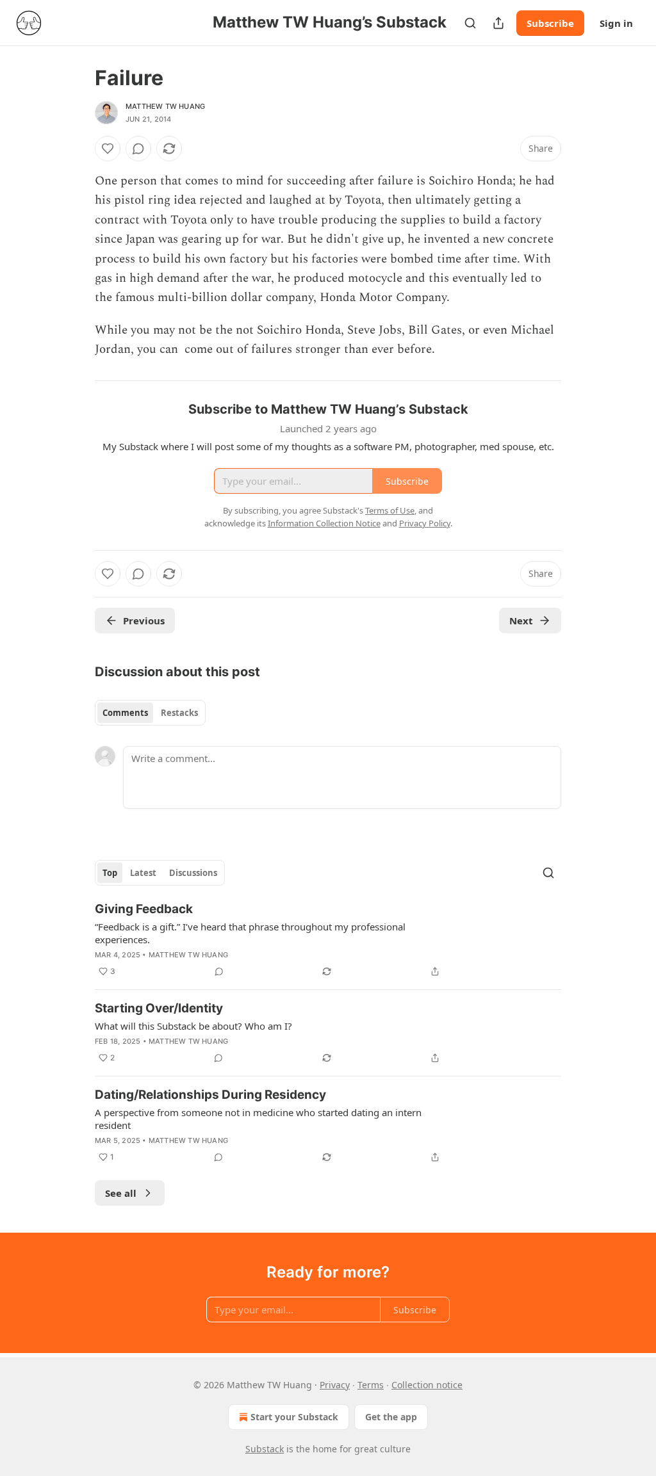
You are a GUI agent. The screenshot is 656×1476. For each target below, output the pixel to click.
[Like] (107, 148)
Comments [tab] (125, 712)
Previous (144, 620)
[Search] (470, 23)
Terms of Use (389, 510)
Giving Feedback (144, 909)
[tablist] (150, 713)
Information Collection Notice (324, 523)
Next (521, 620)
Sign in (616, 23)
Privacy (335, 1385)
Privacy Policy (424, 523)
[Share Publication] (498, 23)
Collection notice (427, 1385)
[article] (328, 940)
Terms (370, 1385)
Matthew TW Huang (165, 106)
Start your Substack (294, 1417)
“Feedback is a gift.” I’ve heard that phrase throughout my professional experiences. (250, 933)
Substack (264, 1449)
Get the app (391, 1417)
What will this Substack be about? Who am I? (193, 1025)
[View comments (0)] (138, 148)
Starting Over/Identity (159, 1008)
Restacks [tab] (179, 712)
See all (120, 1193)
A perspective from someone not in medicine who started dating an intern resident (258, 1118)
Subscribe (550, 23)
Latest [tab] (143, 873)
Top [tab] (109, 873)
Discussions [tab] (193, 873)
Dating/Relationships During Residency (210, 1094)
